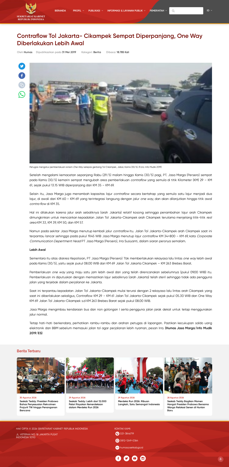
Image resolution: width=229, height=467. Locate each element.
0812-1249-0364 (128, 440)
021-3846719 (126, 433)
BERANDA (60, 10)
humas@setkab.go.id (131, 447)
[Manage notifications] (220, 459)
